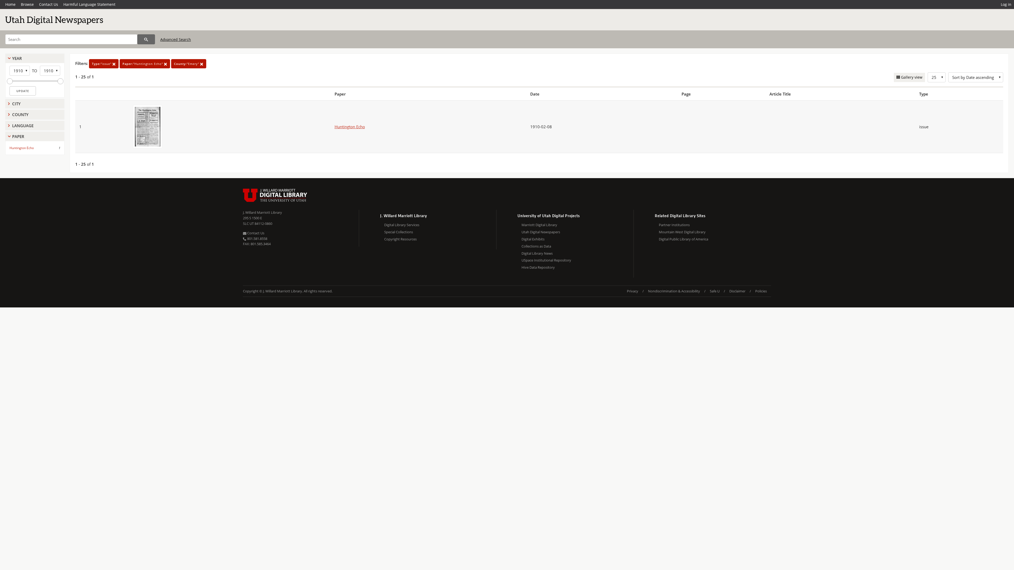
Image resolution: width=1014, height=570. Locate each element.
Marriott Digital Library (539, 224)
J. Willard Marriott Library (262, 212)
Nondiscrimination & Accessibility (674, 291)
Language (23, 125)
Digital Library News (537, 253)
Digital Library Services (401, 224)
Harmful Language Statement (89, 4)
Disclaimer (737, 291)
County (20, 114)
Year (17, 58)
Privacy (632, 291)
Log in (1006, 4)
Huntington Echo (22, 148)
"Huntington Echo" (143, 64)
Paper (18, 136)
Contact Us (48, 4)
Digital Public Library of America (683, 239)
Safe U (715, 291)
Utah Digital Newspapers (541, 232)
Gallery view (911, 77)
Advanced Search (175, 39)
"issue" (102, 64)
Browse (27, 4)
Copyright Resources (400, 239)
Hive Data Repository (538, 267)
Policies (761, 291)
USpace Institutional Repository (546, 260)
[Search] (146, 39)
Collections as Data (536, 246)
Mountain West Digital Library (682, 232)
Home (10, 4)
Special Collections (398, 232)
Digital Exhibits (533, 239)
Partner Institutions (674, 224)
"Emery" (187, 64)
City (16, 103)
